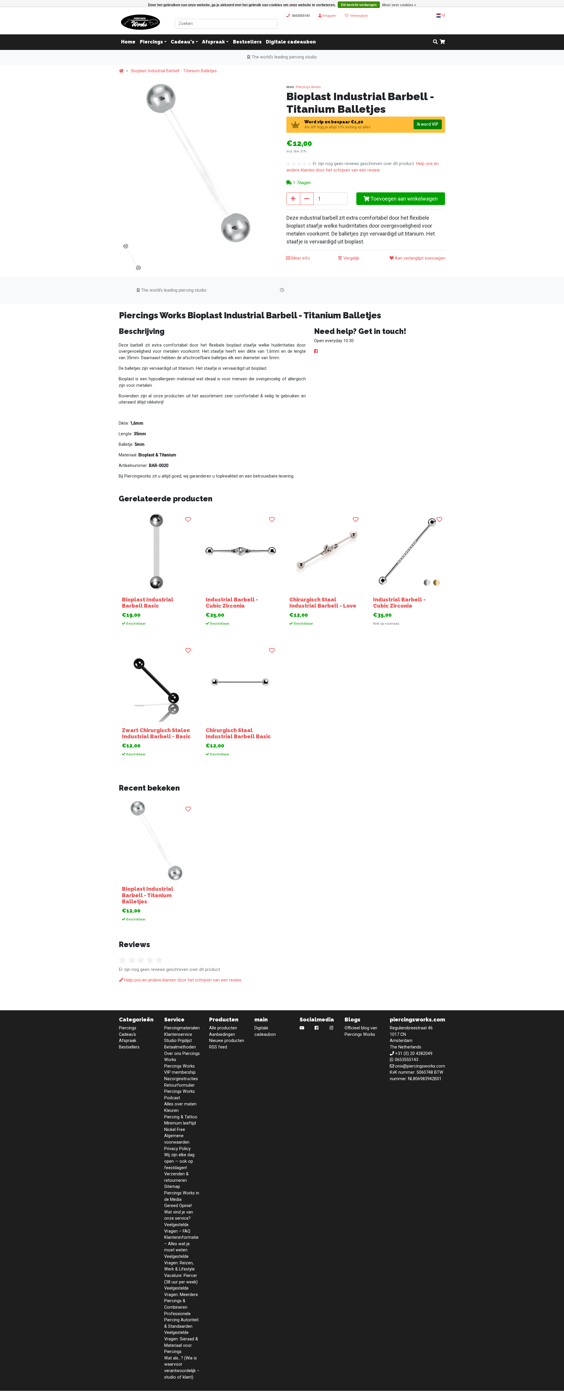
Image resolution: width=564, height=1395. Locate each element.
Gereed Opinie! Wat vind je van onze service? (178, 1212)
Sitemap (172, 1186)
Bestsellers (247, 42)
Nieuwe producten (226, 1040)
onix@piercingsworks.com (420, 1066)
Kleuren (171, 1110)
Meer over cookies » (399, 5)
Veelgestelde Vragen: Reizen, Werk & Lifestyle (179, 1263)
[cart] (442, 42)
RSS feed (218, 1047)
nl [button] (443, 15)
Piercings (151, 42)
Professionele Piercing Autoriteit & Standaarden (181, 1320)
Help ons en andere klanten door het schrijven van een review (182, 980)
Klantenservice (178, 1034)
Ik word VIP (427, 124)
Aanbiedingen (222, 1034)
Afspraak (213, 42)
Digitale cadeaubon (291, 42)
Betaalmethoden (180, 1047)
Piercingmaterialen (182, 1028)
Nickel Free (174, 1129)
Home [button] (128, 42)
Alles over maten (180, 1104)
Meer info (300, 258)
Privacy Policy (177, 1148)
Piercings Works (308, 87)
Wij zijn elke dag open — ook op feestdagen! (179, 1161)
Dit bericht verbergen (359, 5)
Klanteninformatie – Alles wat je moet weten (181, 1244)
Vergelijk (350, 258)
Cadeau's (182, 42)
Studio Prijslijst (178, 1040)
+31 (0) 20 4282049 (413, 1053)
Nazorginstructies (181, 1078)
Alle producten (223, 1028)
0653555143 (301, 16)
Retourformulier (179, 1085)
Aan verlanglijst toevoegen (419, 258)
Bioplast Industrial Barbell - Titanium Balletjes (174, 70)
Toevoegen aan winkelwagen (403, 199)
